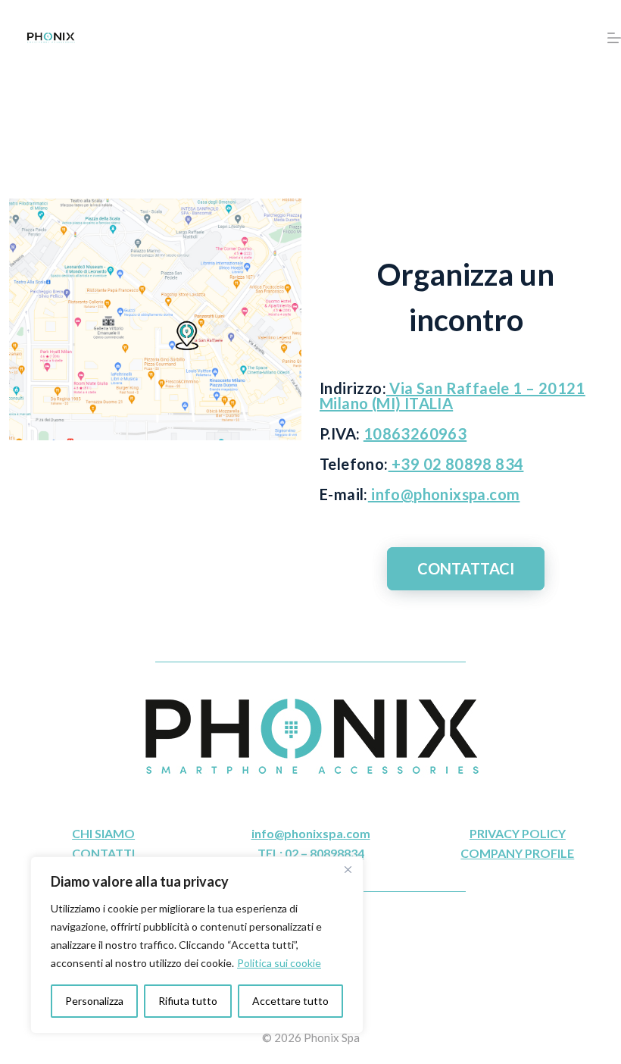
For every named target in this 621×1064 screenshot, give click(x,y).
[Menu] (614, 38)
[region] (197, 945)
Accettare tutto (290, 1000)
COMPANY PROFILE (517, 853)
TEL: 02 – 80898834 (310, 853)
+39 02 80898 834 (456, 464)
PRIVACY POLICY (518, 833)
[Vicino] (348, 869)
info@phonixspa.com (444, 494)
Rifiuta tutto (187, 1000)
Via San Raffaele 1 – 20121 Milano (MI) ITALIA (452, 395)
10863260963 (415, 433)
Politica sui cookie (279, 962)
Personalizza (94, 1000)
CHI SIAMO (103, 833)
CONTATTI (103, 853)
